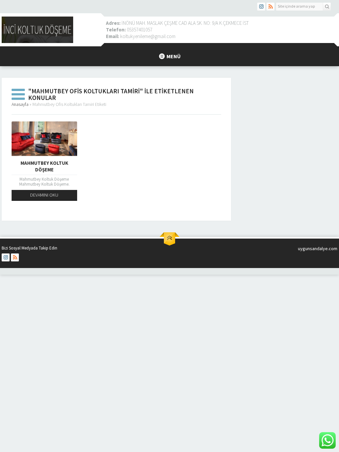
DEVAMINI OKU (44, 195)
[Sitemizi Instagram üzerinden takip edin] (261, 7)
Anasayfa (20, 104)
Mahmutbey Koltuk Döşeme (44, 166)
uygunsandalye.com (317, 248)
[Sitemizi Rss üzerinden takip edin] (270, 7)
